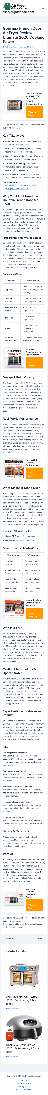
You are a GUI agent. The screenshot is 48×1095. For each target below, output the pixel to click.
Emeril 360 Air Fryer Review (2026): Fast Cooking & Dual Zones (21, 1000)
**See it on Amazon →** (33, 113)
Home (24, 1080)
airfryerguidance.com (18, 12)
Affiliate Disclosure (24, 1089)
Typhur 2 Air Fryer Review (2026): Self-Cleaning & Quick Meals (22, 1048)
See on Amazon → (31, 536)
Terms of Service (24, 1083)
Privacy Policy (24, 1086)
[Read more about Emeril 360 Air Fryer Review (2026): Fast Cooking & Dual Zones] (24, 975)
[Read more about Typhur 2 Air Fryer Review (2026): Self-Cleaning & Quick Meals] (24, 1028)
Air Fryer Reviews (12, 1008)
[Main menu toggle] (42, 8)
